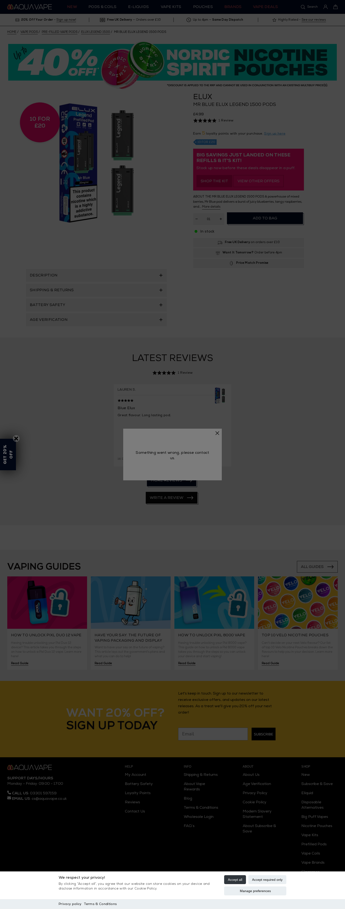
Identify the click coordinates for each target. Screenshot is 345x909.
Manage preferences (255, 891)
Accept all (235, 880)
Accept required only (267, 880)
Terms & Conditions (100, 904)
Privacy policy (70, 904)
